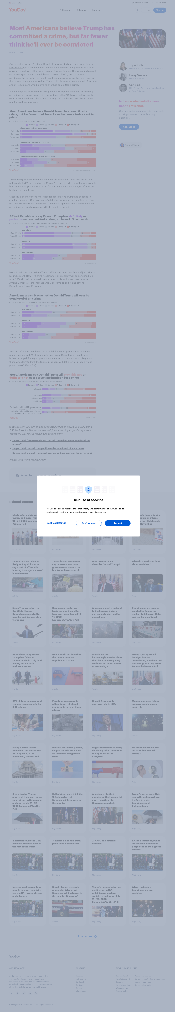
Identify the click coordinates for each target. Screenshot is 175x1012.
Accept (118, 523)
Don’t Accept (88, 523)
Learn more (100, 512)
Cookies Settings (56, 523)
